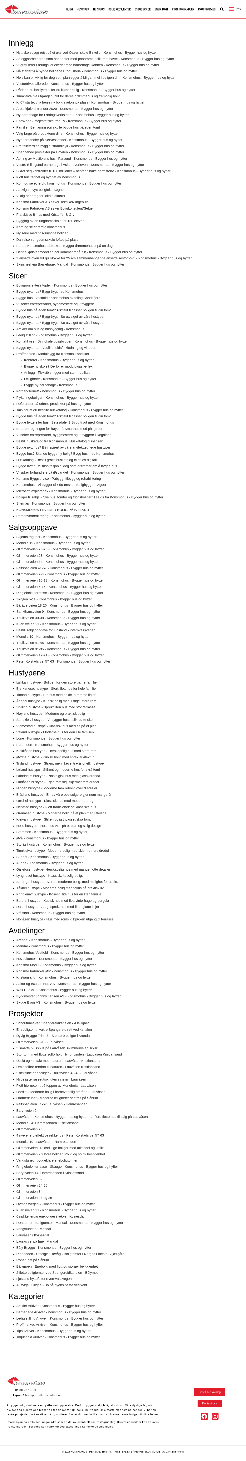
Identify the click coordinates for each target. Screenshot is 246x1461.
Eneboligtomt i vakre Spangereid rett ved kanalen (54, 1029)
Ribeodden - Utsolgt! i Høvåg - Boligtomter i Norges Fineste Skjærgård (70, 1254)
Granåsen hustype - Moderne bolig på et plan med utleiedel (61, 813)
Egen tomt (161, 9)
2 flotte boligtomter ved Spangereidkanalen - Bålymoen (58, 1273)
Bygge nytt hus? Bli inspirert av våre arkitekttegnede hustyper (63, 447)
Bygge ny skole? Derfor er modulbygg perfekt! (59, 366)
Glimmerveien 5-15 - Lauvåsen (40, 1042)
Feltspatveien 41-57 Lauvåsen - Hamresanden (51, 1104)
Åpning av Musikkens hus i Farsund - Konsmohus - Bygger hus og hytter (71, 158)
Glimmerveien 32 (29, 1179)
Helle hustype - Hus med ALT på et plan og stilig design (58, 826)
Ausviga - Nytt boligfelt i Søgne (40, 190)
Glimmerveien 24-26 (31, 1185)
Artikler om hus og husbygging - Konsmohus (50, 329)
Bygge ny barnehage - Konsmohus (50, 385)
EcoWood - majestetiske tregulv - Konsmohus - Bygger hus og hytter (68, 121)
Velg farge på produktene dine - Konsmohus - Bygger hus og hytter (67, 133)
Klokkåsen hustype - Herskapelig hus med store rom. (56, 751)
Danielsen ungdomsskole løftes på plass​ (47, 240)
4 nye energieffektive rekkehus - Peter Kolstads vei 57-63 (60, 1135)
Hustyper (83, 9)
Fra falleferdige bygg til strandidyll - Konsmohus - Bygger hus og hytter (70, 146)
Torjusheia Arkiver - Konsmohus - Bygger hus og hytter (58, 1337)
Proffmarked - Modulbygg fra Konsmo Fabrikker (52, 354)
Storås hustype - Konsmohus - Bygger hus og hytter (56, 844)
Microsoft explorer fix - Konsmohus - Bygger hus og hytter (60, 491)
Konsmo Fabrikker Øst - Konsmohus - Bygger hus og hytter (61, 971)
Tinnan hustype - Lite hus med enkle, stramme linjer (56, 695)
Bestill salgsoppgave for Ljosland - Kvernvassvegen (55, 630)
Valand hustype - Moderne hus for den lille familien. (55, 732)
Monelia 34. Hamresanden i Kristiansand (47, 1123)
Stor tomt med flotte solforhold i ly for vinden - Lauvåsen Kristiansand (69, 1054)
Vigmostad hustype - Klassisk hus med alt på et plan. (56, 726)
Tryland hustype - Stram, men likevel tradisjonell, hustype (60, 763)
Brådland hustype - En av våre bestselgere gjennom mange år (63, 795)
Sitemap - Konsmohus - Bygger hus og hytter (50, 503)
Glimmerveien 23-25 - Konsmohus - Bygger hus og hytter (60, 549)
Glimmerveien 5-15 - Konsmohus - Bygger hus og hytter (59, 587)
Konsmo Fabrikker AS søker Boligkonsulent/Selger (55, 208)
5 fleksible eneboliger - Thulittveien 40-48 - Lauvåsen (56, 1073)
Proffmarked (207, 9)
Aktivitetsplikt (120, 1451)
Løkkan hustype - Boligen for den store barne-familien (57, 682)
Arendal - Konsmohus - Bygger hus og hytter (50, 940)
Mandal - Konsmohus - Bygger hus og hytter (50, 946)
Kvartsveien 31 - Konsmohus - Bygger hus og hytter (56, 1210)
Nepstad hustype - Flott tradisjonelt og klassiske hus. (56, 807)
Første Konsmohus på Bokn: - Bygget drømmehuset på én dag (64, 246)
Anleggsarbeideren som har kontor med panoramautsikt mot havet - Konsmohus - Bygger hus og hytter (95, 59)
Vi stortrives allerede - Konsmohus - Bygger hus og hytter (60, 84)
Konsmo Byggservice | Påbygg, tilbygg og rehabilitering (58, 479)
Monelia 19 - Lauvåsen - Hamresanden (46, 1142)
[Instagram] (215, 1416)
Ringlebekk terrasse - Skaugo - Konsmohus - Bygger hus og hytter (67, 1166)
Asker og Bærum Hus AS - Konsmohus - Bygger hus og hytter (63, 984)
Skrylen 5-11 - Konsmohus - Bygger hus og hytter (54, 599)
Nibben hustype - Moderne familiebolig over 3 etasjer (56, 788)
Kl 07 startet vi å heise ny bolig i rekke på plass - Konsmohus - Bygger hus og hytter (80, 102)
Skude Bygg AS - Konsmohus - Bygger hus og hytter (56, 1002)
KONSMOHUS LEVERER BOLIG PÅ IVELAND (52, 510)
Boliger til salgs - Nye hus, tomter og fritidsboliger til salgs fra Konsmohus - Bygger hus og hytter (89, 497)
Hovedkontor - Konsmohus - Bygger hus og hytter (54, 959)
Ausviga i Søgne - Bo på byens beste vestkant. (52, 1285)
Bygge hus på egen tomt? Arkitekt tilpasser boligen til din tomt (63, 310)
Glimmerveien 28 (29, 1129)
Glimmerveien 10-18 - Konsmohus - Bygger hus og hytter (60, 580)
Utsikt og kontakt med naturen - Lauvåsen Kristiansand (58, 1061)
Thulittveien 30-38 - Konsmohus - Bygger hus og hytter (58, 618)
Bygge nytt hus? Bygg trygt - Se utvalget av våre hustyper (60, 316)
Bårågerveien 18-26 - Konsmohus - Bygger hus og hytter (59, 605)
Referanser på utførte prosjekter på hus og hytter (53, 404)
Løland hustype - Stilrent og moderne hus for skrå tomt (58, 769)
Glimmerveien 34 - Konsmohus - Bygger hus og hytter (57, 562)
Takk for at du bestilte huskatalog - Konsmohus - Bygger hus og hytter (69, 410)
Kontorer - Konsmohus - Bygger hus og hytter (59, 360)
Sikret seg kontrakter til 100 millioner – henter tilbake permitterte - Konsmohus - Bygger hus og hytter (93, 171)
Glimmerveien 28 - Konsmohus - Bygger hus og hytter (57, 555)
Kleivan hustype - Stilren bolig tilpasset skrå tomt (53, 819)
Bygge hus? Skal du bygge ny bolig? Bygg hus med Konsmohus (65, 454)
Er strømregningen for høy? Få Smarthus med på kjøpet (59, 429)
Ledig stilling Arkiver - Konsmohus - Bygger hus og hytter (59, 1318)
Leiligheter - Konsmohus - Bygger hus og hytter (60, 379)
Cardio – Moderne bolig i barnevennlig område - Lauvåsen (61, 1092)
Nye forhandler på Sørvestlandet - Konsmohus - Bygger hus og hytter (69, 140)
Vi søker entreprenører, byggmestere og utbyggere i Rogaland (63, 435)
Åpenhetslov (142, 1451)
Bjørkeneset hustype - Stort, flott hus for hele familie (56, 688)
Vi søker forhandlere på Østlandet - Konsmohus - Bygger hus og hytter (70, 472)
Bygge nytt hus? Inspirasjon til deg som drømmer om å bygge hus (66, 466)
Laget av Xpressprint (168, 1451)
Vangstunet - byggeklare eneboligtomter (46, 1160)
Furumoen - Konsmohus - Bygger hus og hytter (52, 745)
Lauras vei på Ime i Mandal (37, 1241)
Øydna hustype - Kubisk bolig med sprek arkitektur (55, 757)
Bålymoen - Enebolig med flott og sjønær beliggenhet (57, 1266)
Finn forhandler (183, 9)
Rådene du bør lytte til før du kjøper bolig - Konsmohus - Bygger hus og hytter (75, 90)
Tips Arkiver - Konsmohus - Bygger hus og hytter (53, 1331)
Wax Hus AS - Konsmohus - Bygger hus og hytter (54, 990)
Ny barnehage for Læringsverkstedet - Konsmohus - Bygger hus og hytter (72, 115)
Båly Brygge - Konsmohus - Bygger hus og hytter (53, 1248)
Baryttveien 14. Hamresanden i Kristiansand (50, 1173)
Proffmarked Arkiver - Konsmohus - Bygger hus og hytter (59, 1324)
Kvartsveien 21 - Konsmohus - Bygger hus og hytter (56, 624)
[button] (222, 9)
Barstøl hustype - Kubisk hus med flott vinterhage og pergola (62, 901)
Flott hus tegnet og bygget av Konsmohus (48, 177)
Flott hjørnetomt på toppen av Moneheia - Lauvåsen (56, 1085)
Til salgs (99, 9)
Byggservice (143, 9)
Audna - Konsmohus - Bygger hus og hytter (49, 863)
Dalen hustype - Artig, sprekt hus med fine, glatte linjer (57, 907)
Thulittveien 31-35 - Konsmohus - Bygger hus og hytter (58, 649)
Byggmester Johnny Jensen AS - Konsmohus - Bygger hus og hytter (68, 996)
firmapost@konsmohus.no (43, 1395)
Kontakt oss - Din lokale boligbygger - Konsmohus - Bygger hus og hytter (72, 341)
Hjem (69, 9)
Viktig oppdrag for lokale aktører (40, 196)
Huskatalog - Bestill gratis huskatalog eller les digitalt (56, 460)
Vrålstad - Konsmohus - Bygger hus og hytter (50, 913)
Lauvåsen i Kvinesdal (32, 1235)
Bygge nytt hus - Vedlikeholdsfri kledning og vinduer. (56, 348)
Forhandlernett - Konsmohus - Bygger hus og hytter (55, 391)
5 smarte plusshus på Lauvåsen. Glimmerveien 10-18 (57, 1048)
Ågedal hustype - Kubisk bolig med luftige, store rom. (56, 701)
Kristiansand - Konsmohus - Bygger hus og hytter (54, 977)
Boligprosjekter (119, 9)
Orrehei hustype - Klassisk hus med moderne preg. (55, 801)
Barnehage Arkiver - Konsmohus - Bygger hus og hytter (58, 1312)
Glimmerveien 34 (29, 1192)
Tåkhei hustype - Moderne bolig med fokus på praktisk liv (60, 888)
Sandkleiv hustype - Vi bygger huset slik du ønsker (55, 720)
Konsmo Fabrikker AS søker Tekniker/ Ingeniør (52, 202)
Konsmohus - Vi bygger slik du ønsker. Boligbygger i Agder (61, 485)
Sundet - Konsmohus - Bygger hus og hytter (50, 857)
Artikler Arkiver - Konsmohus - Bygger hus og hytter (55, 1306)
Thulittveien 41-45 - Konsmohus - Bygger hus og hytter (58, 643)
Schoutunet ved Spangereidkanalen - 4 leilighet (52, 1023)
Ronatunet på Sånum (32, 1260)
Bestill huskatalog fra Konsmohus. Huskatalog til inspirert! (60, 441)
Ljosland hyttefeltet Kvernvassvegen (44, 1279)
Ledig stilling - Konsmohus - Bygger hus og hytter (54, 335)
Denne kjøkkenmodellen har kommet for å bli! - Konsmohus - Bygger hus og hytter (79, 252)
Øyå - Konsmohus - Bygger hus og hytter (47, 838)
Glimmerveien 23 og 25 (34, 1198)
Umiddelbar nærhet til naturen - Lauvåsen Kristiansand (58, 1067)
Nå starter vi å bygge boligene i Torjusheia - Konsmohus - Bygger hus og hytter (76, 71)
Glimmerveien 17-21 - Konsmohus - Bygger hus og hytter (60, 655)
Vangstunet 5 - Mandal (33, 1229)
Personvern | (99, 1451)
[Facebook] (204, 1416)
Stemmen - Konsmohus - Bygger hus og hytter (51, 832)
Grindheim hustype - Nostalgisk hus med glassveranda (58, 776)
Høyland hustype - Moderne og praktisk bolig (50, 713)
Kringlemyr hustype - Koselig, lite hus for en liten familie (58, 894)
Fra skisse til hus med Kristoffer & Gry (45, 214)
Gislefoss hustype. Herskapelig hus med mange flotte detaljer (63, 869)
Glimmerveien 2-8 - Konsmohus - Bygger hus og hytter (58, 574)
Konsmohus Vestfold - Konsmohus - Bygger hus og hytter (60, 952)
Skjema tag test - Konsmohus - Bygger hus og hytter (56, 537)
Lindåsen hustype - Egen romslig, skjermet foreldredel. (58, 782)
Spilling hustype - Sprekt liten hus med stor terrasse (55, 707)
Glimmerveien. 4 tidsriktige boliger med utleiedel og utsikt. (60, 1148)
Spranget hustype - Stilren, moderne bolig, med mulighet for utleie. (67, 882)
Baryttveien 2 (26, 1110)
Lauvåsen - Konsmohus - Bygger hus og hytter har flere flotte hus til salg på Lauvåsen (82, 1117)
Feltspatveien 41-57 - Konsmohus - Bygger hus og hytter (59, 568)
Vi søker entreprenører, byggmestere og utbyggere (55, 304)
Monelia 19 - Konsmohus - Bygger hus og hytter (53, 543)
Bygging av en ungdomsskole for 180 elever (50, 221)
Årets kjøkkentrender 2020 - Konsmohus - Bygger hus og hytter (64, 109)
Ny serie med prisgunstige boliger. (42, 233)
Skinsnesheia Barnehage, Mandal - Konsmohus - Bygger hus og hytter (70, 264)
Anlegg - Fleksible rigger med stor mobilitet (57, 372)
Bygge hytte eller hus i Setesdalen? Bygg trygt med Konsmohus (65, 422)
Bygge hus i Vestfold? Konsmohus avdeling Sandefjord (58, 298)
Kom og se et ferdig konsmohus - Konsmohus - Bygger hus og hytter (68, 183)
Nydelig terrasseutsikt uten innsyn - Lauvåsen (51, 1079)
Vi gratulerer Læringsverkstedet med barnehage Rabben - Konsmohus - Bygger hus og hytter (87, 65)
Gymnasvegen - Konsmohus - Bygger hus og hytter (55, 1204)
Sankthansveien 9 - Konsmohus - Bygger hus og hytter (58, 611)
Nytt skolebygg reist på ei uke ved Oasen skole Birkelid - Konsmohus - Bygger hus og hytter (86, 52)
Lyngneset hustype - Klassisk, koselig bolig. (49, 876)
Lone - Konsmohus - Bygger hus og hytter (48, 738)
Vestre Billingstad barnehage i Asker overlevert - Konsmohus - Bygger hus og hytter (80, 165)
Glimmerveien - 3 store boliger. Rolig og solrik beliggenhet (60, 1154)
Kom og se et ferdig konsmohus (40, 227)
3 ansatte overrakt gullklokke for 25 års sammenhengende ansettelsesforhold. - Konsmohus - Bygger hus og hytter (104, 258)
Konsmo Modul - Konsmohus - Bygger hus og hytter (56, 965)
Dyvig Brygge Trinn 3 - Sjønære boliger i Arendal (53, 1036)
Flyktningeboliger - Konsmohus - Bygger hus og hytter (57, 398)
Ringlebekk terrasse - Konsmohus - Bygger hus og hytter (59, 593)
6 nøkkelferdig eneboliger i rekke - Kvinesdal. (50, 1216)
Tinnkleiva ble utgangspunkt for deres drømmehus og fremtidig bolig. (68, 96)
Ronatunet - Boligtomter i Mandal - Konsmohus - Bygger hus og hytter (69, 1223)
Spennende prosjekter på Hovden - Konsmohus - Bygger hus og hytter (70, 152)
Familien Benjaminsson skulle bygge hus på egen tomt (58, 127)
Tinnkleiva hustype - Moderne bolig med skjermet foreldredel (62, 851)
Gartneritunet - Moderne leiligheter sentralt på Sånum (57, 1098)
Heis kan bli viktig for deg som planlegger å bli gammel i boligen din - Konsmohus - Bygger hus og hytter (96, 77)
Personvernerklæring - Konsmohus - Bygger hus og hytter (60, 516)
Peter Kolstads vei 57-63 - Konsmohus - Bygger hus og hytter (63, 661)
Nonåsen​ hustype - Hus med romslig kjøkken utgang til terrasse (65, 919)
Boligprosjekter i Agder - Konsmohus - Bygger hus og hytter (61, 285)
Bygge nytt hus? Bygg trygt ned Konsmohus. (50, 291)
